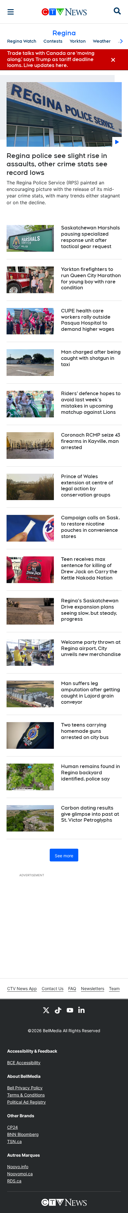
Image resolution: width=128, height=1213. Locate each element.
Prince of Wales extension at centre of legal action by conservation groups (87, 486)
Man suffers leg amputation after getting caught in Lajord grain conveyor (90, 693)
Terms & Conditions (26, 1094)
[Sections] (11, 12)
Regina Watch (21, 41)
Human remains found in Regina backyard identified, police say (90, 773)
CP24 (12, 1127)
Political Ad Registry (26, 1102)
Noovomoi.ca (20, 1173)
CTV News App (22, 988)
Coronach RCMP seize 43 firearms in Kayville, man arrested (90, 441)
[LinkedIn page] (81, 1010)
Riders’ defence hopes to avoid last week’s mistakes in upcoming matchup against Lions (91, 403)
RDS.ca (14, 1180)
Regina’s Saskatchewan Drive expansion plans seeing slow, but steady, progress (89, 610)
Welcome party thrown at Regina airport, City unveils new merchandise (91, 648)
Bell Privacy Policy (25, 1087)
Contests (53, 41)
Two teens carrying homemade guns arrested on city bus (85, 731)
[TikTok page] (58, 1010)
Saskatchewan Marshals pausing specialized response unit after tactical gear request (90, 237)
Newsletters (92, 988)
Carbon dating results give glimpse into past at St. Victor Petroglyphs (90, 814)
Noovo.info (17, 1166)
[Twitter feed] (46, 1010)
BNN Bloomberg (23, 1134)
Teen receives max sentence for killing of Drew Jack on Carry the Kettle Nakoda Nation (89, 568)
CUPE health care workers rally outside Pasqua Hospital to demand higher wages (87, 320)
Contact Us (52, 988)
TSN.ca (14, 1141)
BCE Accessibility (23, 1062)
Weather (102, 41)
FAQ (72, 988)
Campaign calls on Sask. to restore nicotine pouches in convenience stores (90, 527)
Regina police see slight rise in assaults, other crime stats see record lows (57, 164)
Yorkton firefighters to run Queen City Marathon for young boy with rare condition (91, 278)
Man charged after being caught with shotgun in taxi (91, 358)
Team (114, 988)
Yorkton (78, 41)
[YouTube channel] (70, 1010)
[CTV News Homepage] (64, 11)
